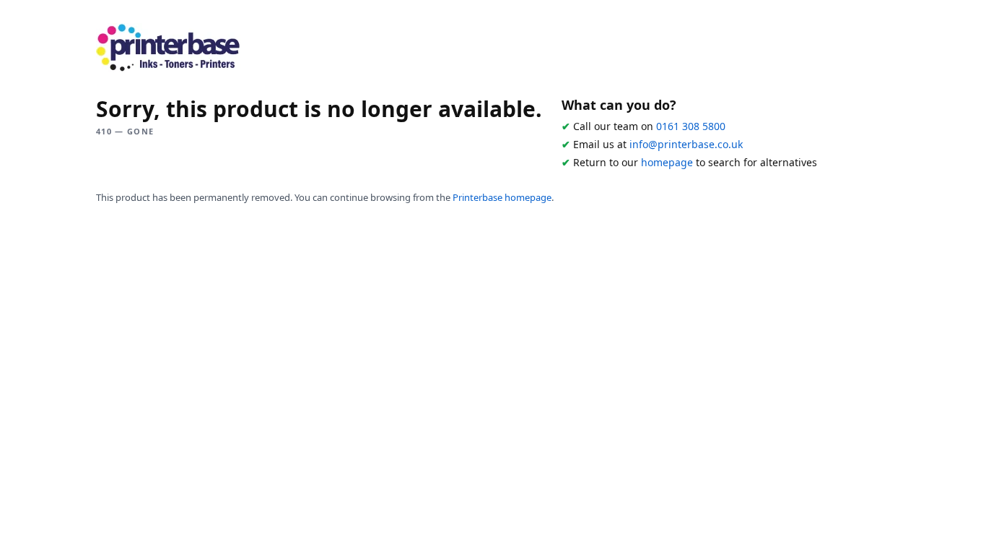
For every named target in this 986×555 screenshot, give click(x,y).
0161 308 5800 (690, 126)
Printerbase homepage (502, 197)
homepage (667, 162)
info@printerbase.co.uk (686, 144)
